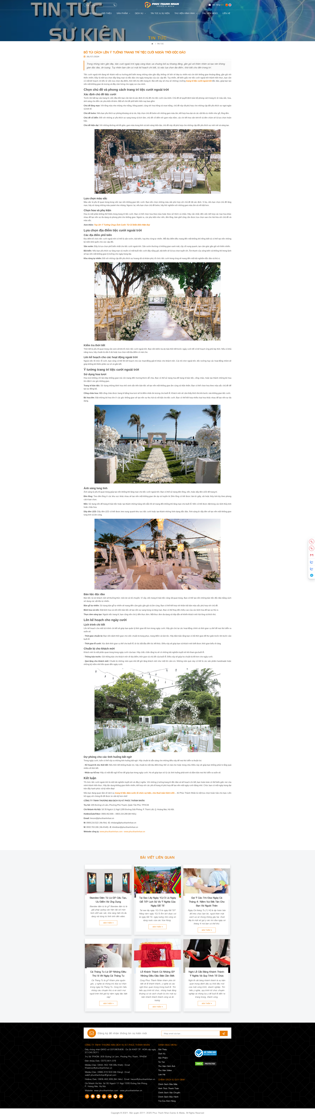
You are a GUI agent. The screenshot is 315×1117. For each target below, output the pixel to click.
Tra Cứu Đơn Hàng (167, 1100)
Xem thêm (107, 923)
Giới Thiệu (107, 13)
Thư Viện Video (210, 13)
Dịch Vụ (139, 13)
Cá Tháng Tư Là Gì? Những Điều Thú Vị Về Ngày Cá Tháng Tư (108, 973)
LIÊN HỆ (226, 13)
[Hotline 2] (311, 548)
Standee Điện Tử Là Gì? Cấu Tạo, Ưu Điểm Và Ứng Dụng (108, 899)
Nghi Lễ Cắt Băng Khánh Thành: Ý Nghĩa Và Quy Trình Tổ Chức (207, 973)
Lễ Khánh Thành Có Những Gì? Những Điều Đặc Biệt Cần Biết (157, 973)
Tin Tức (160, 43)
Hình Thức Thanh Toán (168, 1088)
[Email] (311, 555)
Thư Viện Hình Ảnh (184, 13)
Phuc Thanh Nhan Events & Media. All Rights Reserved (178, 1112)
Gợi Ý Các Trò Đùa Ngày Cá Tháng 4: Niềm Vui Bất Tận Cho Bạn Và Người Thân (207, 901)
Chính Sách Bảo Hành (168, 1096)
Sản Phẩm (122, 13)
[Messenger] (311, 575)
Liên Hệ (161, 1074)
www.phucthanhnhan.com (111, 832)
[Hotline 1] (311, 541)
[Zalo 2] (311, 568)
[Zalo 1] (311, 562)
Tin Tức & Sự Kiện (160, 13)
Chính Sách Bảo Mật (167, 1084)
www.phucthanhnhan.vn (134, 832)
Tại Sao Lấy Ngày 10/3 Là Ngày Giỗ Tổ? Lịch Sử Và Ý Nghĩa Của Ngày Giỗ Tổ (157, 901)
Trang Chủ (91, 13)
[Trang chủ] (153, 43)
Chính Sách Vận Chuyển (169, 1092)
